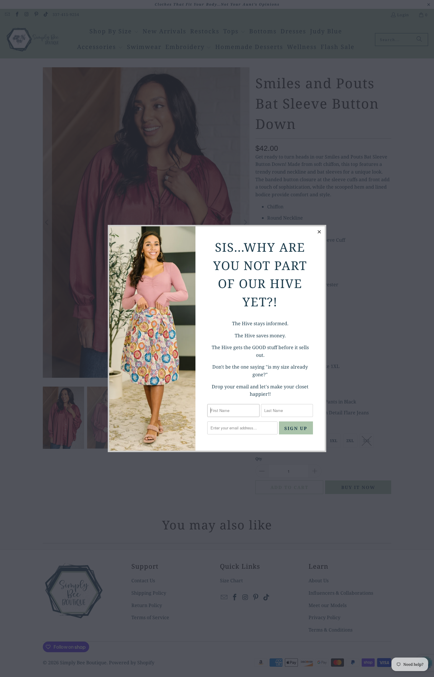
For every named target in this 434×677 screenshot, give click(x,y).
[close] (319, 231)
